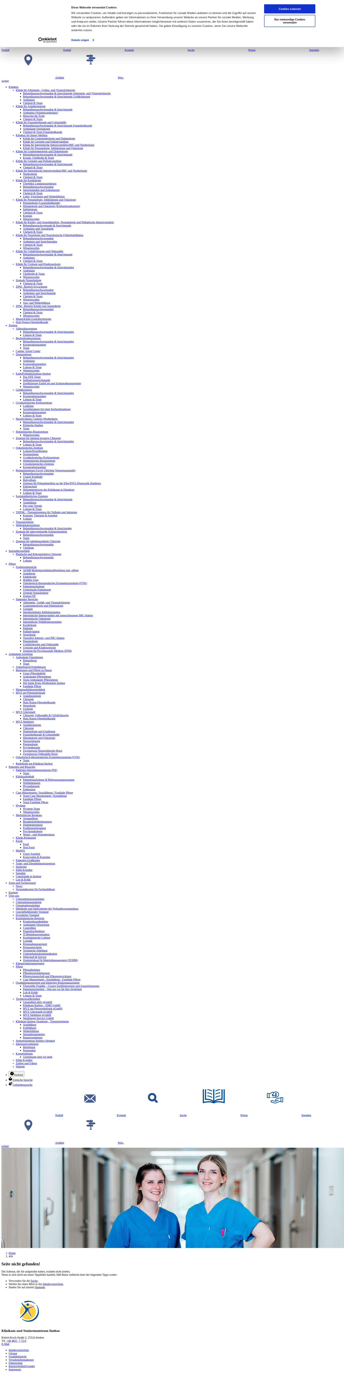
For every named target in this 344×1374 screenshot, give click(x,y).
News (19, 886)
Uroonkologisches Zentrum (38, 463)
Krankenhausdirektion (35, 921)
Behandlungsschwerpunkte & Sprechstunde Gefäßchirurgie (56, 96)
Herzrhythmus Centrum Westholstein (37, 418)
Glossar (13, 1353)
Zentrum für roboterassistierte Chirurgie (38, 541)
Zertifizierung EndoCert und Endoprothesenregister (52, 383)
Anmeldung (29, 502)
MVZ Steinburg (25, 721)
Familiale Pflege (32, 686)
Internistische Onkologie (37, 618)
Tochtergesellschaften (28, 998)
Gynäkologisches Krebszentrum (34, 402)
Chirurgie (28, 699)
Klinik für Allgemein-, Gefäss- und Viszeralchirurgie (45, 90)
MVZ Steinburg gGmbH (37, 1014)
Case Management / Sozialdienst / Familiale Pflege (44, 792)
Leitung (27, 518)
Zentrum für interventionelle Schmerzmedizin (41, 531)
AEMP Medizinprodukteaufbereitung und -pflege (51, 570)
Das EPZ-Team (31, 376)
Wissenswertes (31, 219)
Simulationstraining (34, 1034)
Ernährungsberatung (34, 828)
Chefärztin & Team (34, 273)
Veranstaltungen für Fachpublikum (35, 889)
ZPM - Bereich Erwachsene (31, 286)
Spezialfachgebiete (19, 550)
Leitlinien (28, 405)
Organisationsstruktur (28, 905)
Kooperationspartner (34, 344)
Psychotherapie (31, 747)
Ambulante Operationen (36, 128)
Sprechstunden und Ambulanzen (41, 190)
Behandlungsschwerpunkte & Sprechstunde (47, 109)
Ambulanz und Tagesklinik (38, 228)
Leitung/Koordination (35, 451)
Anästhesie (29, 573)
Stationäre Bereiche (27, 599)
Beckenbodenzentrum (28, 338)
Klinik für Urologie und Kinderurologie (38, 264)
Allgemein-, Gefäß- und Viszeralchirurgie (46, 602)
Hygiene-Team (31, 808)
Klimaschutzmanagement (30, 963)
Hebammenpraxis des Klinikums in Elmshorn (48, 489)
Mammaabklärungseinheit (30, 689)
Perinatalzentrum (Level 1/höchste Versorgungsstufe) (45, 470)
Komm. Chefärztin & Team (38, 157)
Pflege (12, 563)
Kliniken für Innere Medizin (31, 135)
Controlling (29, 927)
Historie (20, 1066)
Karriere (13, 892)
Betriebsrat (29, 1047)
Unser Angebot (31, 853)
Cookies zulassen (290, 8)
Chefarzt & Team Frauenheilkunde (42, 132)
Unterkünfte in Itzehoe (28, 876)
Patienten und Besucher (22, 766)
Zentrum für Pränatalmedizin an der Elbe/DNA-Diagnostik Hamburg (62, 483)
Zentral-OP (29, 596)
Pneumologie (30, 641)
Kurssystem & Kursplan (36, 857)
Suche (34, 1280)
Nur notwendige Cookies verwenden (289, 21)
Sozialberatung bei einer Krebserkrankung (47, 409)
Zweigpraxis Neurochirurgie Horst (42, 750)
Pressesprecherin (32, 947)
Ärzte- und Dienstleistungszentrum (35, 863)
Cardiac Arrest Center (28, 351)
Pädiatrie (28, 628)
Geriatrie (28, 608)
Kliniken (13, 86)
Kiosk (19, 840)
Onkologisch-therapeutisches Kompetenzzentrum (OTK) (55, 583)
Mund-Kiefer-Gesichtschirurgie (33, 318)
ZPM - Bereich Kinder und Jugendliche (38, 306)
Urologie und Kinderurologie (39, 647)
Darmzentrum (23, 354)
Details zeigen (80, 40)
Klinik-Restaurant (26, 837)
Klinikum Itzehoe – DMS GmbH (41, 1005)
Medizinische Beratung (29, 815)
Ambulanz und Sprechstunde (39, 293)
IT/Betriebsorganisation (36, 934)
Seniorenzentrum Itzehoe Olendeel (35, 1040)
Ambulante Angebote (21, 654)
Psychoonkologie (32, 831)
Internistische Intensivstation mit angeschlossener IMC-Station (58, 615)
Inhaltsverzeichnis (53, 1284)
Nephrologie (30, 173)
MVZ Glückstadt (25, 712)
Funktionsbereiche (26, 567)
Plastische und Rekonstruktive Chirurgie (38, 554)
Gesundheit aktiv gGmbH (37, 1002)
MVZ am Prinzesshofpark (30, 692)
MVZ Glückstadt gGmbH (37, 1011)
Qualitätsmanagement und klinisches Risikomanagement (47, 982)
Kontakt (27, 215)
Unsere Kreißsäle (32, 476)
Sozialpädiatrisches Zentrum (32, 496)
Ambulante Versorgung (36, 924)
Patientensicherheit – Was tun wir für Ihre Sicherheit (52, 989)
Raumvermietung (32, 1037)
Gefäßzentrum (24, 389)
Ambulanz (29, 99)
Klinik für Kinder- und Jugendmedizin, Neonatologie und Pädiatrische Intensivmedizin (65, 222)
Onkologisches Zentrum (29, 447)
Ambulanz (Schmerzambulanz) (40, 112)
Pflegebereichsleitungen (36, 973)
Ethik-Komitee (24, 869)
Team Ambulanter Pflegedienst (40, 679)
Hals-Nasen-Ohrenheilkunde (32, 322)
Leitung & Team (32, 335)
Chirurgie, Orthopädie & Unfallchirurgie (46, 715)
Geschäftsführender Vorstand (32, 911)
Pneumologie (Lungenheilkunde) (41, 202)
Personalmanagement (35, 944)
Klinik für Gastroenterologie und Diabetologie (49, 138)
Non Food (29, 847)
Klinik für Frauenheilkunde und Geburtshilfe (41, 122)
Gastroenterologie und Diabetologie (43, 605)
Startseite (40, 1287)
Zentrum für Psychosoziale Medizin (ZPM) (47, 650)
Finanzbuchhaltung (34, 931)
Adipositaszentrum (26, 328)
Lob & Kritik (23, 879)
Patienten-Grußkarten (28, 860)
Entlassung (29, 789)
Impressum (15, 1369)
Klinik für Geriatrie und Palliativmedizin (45, 141)
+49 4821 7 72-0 (16, 1340)
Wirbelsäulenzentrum (28, 525)
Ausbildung (29, 1024)
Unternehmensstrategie (29, 902)
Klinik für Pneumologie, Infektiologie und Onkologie (53, 148)
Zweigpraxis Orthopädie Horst (40, 753)
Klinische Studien (33, 425)
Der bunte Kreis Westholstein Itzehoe (44, 683)
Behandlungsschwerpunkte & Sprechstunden (48, 267)
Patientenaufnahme (33, 586)
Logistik (27, 940)
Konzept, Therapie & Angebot (40, 515)
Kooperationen (24, 1053)
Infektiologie (30, 209)
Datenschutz (16, 1363)
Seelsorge (21, 866)
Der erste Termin (32, 505)
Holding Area (30, 579)
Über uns (14, 895)
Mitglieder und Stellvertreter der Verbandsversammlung (47, 908)
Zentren (13, 325)
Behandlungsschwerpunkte (38, 186)
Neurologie (29, 634)
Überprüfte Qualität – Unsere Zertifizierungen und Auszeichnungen (61, 985)
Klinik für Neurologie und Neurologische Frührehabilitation (49, 235)
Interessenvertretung (27, 1043)
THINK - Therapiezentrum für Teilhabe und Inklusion (46, 512)
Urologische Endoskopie (37, 589)
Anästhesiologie (32, 695)
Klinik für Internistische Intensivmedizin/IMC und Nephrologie (58, 144)
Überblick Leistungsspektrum (39, 183)
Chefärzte (28, 547)
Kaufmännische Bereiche (30, 918)
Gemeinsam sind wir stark (37, 1056)
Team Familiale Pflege (35, 802)
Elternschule (30, 486)
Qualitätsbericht (17, 1356)
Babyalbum (29, 480)
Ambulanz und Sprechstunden (40, 241)
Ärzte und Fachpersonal (22, 882)
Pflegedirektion (31, 969)
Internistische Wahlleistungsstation (42, 621)
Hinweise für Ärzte (34, 115)
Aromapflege (30, 818)
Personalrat (29, 1050)
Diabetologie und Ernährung (39, 731)
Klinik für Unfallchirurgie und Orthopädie (39, 251)
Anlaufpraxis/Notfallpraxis (31, 666)
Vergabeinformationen (21, 1359)
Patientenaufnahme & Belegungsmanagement (48, 779)
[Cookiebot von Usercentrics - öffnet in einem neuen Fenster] (47, 40)
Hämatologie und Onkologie (39, 737)
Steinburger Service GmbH (38, 1018)
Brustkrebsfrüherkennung (37, 821)
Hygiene (20, 805)
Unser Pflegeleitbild (34, 673)
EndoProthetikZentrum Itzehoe (33, 373)
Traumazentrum (25, 521)
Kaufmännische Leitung (36, 937)
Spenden (21, 873)
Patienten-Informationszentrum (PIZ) (36, 770)
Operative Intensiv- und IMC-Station (43, 637)
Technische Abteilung (35, 950)
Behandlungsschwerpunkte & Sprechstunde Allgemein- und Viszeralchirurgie (67, 93)
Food (26, 844)
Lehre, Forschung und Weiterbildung (44, 196)
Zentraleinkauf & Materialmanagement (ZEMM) (50, 960)
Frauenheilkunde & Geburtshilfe (41, 734)
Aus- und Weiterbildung (36, 302)
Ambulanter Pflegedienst (37, 676)
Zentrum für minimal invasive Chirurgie (38, 438)
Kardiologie (29, 625)
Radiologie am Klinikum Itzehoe (34, 763)
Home (12, 1253)
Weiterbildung (31, 1031)
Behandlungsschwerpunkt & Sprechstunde (47, 225)
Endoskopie (29, 576)
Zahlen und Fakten (26, 1063)
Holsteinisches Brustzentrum (32, 431)
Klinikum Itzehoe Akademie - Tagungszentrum (42, 1021)
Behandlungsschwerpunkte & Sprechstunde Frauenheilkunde (57, 125)
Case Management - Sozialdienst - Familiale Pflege (51, 979)
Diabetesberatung (33, 824)
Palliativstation (31, 631)
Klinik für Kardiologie (28, 180)
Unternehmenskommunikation (40, 953)
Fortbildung (29, 1027)
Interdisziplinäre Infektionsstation (41, 612)
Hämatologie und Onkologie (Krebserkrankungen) (51, 206)
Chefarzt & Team (32, 103)
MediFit (20, 850)
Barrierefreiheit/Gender (22, 1366)
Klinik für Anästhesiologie (31, 106)
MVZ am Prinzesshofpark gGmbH (42, 1008)
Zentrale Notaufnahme (28, 280)
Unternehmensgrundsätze (30, 898)
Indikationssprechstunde (36, 380)
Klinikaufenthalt (25, 776)
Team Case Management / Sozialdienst (45, 795)
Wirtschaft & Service (34, 956)
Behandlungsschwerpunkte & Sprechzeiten (47, 528)
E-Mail (5, 1344)
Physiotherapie (31, 786)
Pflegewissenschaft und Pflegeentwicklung (47, 976)
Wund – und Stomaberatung (39, 834)
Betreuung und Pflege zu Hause (34, 670)
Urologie (28, 708)
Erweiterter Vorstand (27, 915)
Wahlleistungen (31, 782)
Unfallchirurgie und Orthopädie (41, 644)
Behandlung (30, 660)
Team (26, 347)
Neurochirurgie (31, 741)
